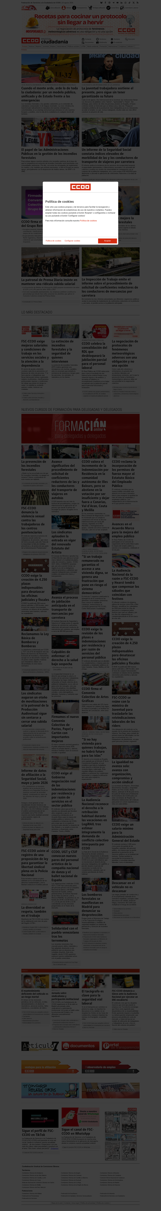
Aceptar (107, 241)
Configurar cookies (72, 241)
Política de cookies (88, 220)
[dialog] (80, 213)
